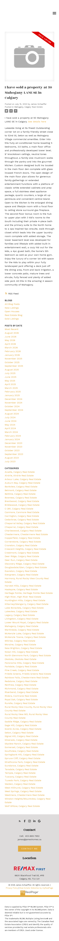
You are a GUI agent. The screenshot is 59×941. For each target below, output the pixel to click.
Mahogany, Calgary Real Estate (28, 107)
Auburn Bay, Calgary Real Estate (22, 482)
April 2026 (10, 344)
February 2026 (13, 351)
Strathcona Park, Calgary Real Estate (25, 762)
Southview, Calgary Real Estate (22, 751)
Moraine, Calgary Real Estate (20, 644)
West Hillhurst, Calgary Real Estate (24, 787)
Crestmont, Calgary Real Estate (22, 552)
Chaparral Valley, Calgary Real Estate (25, 523)
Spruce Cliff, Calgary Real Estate (22, 758)
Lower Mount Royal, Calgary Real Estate (27, 622)
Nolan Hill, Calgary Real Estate (21, 651)
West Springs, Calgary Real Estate (23, 791)
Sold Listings (12, 318)
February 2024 (13, 435)
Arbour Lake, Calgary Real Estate (23, 479)
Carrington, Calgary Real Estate (22, 516)
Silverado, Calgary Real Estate (21, 740)
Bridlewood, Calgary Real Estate (22, 505)
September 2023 (14, 454)
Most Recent (11, 329)
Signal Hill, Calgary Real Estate (21, 736)
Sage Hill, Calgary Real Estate (21, 725)
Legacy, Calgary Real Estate (20, 615)
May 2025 (10, 380)
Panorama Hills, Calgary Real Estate (24, 663)
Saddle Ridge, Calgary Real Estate (23, 721)
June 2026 (10, 336)
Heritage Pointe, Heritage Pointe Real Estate (29, 593)
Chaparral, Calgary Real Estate (21, 527)
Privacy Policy (12, 888)
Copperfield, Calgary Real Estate (22, 538)
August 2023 (12, 457)
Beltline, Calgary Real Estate (20, 494)
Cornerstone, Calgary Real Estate (23, 541)
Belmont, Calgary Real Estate (21, 490)
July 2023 (10, 461)
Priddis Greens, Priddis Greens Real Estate (28, 673)
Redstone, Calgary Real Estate (21, 681)
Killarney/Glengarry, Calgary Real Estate (26, 604)
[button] (19, 821)
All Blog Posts (12, 304)
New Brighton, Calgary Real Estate (23, 648)
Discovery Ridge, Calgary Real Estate (24, 563)
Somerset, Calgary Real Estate (21, 747)
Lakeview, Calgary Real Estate (21, 611)
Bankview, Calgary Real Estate (21, 486)
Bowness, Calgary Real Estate (21, 497)
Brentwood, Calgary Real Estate (22, 501)
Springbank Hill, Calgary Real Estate (24, 754)
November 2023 (13, 446)
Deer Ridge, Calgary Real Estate (22, 556)
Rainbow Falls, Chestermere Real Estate (27, 677)
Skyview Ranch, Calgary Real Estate (24, 743)
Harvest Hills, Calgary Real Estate (23, 585)
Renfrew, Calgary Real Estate (20, 684)
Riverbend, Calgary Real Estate (21, 692)
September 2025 (14, 366)
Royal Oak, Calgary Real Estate (21, 699)
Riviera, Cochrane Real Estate (21, 696)
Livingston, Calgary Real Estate (21, 618)
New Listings (12, 307)
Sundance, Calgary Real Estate (21, 765)
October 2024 (12, 406)
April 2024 (10, 428)
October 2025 (12, 362)
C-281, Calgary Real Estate (19, 508)
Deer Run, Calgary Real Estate (21, 560)
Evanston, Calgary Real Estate (21, 571)
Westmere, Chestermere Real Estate (25, 795)
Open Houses (12, 311)
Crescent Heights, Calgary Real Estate (25, 549)
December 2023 (13, 443)
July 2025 (10, 373)
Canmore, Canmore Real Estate (22, 512)
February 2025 (13, 391)
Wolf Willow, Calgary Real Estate (22, 806)
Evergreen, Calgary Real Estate (21, 574)
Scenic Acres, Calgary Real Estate (23, 729)
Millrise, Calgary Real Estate (20, 640)
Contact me (29, 848)
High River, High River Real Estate (23, 596)
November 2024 (13, 402)
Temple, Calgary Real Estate (20, 773)
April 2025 (10, 384)
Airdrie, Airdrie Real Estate (19, 475)
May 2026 (10, 340)
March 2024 (11, 432)
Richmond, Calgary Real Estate (21, 688)
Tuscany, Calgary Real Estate (20, 776)
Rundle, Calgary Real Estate (20, 703)
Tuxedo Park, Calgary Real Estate (23, 780)
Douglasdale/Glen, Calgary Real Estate (26, 567)
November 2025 (13, 358)
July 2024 (10, 417)
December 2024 (13, 399)
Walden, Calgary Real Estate (20, 784)
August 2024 (12, 413)
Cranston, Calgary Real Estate (21, 545)
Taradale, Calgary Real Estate (21, 769)
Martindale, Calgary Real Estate (22, 629)
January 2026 (12, 355)
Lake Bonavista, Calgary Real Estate (24, 607)
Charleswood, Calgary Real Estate (23, 530)
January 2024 (12, 439)
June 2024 (10, 421)
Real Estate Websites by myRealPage (36, 888)
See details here (37, 121)
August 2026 (12, 333)
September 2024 (14, 410)
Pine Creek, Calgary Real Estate (22, 670)
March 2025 (11, 388)
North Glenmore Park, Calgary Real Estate (28, 655)
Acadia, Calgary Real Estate (20, 472)
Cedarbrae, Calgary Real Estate (22, 519)
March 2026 (11, 347)
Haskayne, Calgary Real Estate (21, 589)
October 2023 (12, 450)
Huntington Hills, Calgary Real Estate (25, 600)
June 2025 (10, 377)
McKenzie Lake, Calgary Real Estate (24, 633)
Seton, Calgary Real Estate (19, 732)
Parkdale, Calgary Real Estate (21, 666)
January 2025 (12, 395)
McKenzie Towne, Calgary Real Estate (25, 637)
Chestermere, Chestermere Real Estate (26, 534)
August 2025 (12, 369)
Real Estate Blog (13, 315)
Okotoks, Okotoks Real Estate (20, 659)
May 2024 (10, 424)
